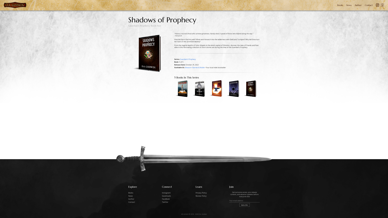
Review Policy (201, 196)
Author (358, 5)
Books (340, 5)
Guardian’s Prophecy (188, 59)
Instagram (166, 193)
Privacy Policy (201, 193)
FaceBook (166, 199)
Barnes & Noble (198, 67)
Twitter (165, 202)
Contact (369, 5)
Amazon (188, 67)
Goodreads (166, 196)
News (349, 5)
